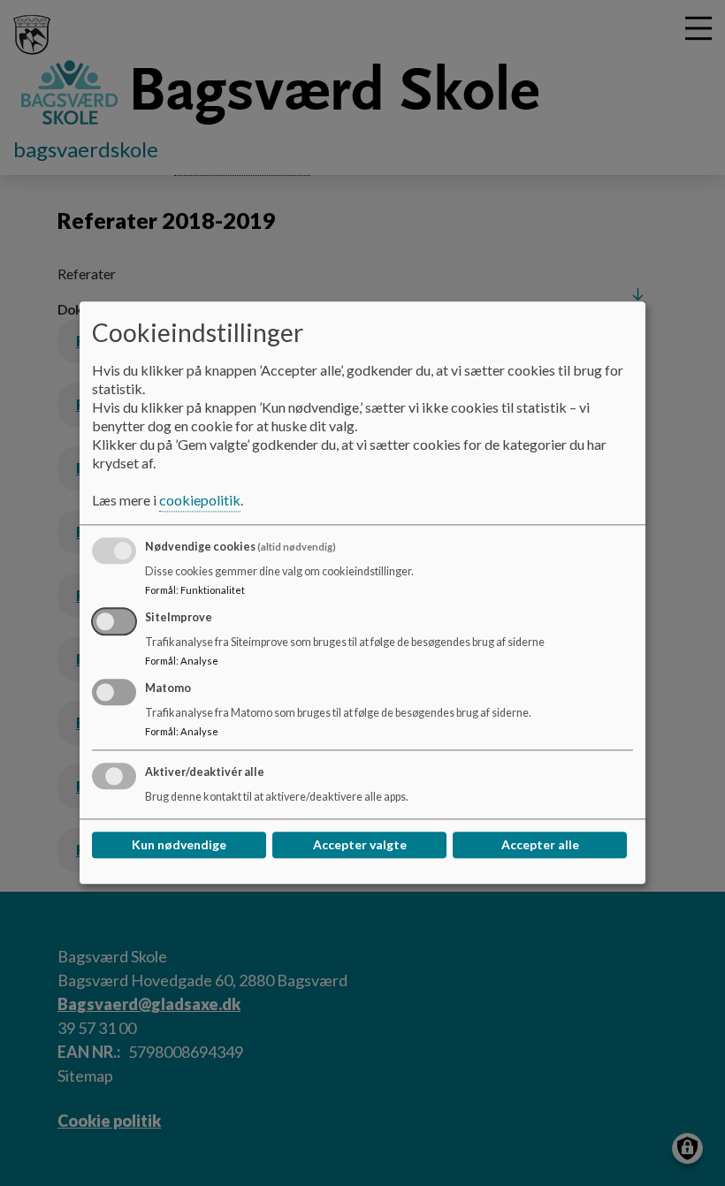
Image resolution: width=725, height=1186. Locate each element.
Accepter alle (540, 845)
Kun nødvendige (179, 845)
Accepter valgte (360, 845)
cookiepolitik (199, 500)
